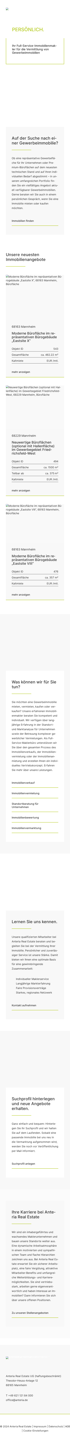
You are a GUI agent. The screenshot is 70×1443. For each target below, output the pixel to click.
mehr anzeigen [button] (21, 371)
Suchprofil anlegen (23, 1163)
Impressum (40, 1426)
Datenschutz (56, 1426)
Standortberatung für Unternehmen (25, 805)
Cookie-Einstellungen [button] (35, 1430)
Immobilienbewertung (25, 817)
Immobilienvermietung (25, 793)
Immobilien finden (23, 220)
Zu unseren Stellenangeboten (30, 1312)
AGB (67, 1426)
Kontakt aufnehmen (24, 1005)
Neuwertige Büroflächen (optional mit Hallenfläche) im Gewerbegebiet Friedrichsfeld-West (33, 447)
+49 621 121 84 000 (20, 1395)
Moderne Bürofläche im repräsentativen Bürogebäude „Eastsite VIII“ (34, 559)
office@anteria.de (17, 1400)
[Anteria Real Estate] (10, 11)
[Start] (28, 1362)
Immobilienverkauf (23, 782)
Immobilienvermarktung (26, 828)
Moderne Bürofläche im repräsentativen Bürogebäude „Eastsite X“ (34, 337)
